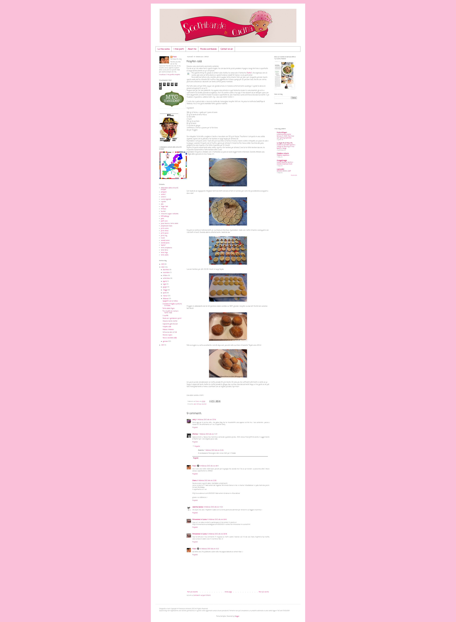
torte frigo (164, 253)
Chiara (194, 481)
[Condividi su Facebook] (217, 401)
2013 (163, 264)
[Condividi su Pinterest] (219, 401)
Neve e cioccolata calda (170, 338)
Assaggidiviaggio (282, 160)
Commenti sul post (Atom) (202, 595)
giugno (165, 287)
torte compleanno (166, 248)
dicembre (166, 270)
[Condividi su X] (215, 401)
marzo (165, 296)
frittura (199, 404)
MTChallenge (165, 216)
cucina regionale (166, 199)
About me (192, 49)
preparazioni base (166, 226)
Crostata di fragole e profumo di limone (172, 305)
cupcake (163, 202)
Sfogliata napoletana (283, 155)
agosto (165, 281)
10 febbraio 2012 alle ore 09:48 (217, 534)
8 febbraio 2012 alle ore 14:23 (213, 507)
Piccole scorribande (208, 49)
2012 (163, 267)
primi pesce (164, 233)
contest (163, 194)
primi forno (164, 231)
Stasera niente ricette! (170, 321)
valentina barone (197, 507)
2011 (162, 345)
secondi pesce (165, 243)
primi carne (165, 228)
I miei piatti (179, 49)
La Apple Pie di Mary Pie (284, 143)
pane (162, 219)
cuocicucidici (280, 169)
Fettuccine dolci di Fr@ (170, 332)
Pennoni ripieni (167, 335)
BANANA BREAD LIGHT (284, 171)
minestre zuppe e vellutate (169, 214)
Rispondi (195, 427)
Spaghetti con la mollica (170, 301)
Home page (228, 592)
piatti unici (164, 221)
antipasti (163, 192)
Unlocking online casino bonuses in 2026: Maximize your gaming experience (285, 136)
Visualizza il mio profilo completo (169, 75)
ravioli (163, 238)
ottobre (165, 275)
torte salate (164, 255)
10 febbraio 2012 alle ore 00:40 (217, 519)
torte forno (164, 250)
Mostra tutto (294, 175)
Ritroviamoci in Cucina (199, 519)
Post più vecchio (264, 592)
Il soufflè (165, 316)
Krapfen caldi (167, 327)
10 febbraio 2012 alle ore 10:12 (209, 549)
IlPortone (195, 434)
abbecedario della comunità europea (169, 189)
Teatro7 (249, 73)
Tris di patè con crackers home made (170, 312)
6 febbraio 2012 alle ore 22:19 (206, 420)
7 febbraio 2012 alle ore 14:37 (208, 434)
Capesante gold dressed (170, 324)
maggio (165, 290)
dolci (195, 404)
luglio (165, 284)
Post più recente (192, 592)
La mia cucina (164, 49)
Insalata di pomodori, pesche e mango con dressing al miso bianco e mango (286, 146)
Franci (194, 466)
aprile (165, 293)
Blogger (237, 616)
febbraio (166, 299)
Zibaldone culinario (283, 153)
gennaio (165, 341)
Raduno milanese (168, 330)
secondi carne (165, 240)
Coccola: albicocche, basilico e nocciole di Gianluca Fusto (285, 163)
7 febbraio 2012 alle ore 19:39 (213, 450)
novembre (166, 273)
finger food (164, 207)
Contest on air (227, 49)
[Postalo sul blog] (212, 401)
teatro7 (163, 245)
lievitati (204, 404)
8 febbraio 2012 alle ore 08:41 (209, 466)
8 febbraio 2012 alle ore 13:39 (206, 481)
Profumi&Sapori (282, 133)
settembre (166, 278)
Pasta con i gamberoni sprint (172, 318)
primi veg (164, 236)
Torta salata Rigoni (169, 308)
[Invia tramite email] (210, 401)
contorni (163, 197)
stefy (194, 420)
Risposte (197, 446)
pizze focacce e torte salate (169, 223)
